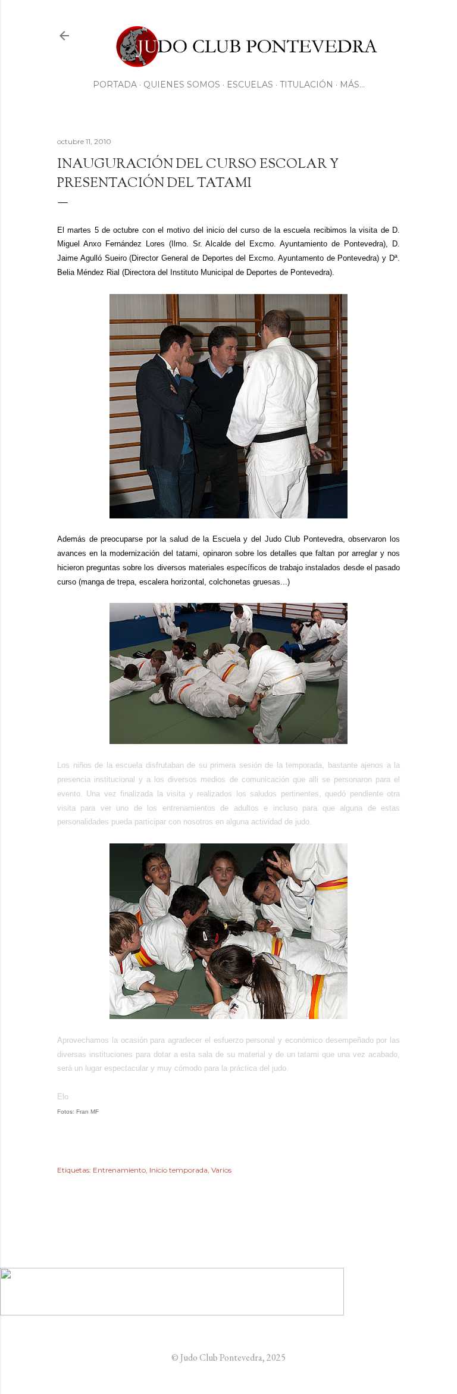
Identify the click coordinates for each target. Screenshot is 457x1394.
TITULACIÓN (306, 84)
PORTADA (115, 84)
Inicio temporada (178, 1169)
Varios (221, 1169)
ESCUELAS (250, 84)
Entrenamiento (119, 1169)
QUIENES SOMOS (181, 84)
